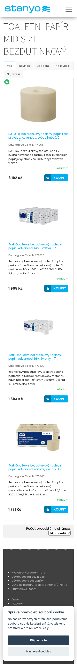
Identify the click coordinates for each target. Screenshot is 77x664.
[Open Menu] (69, 9)
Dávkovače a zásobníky (27, 581)
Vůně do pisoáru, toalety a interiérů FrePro (39, 585)
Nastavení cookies (38, 651)
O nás (15, 599)
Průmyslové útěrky (23, 589)
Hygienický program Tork (28, 573)
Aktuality (17, 604)
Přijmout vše (38, 640)
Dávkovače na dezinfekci (28, 577)
